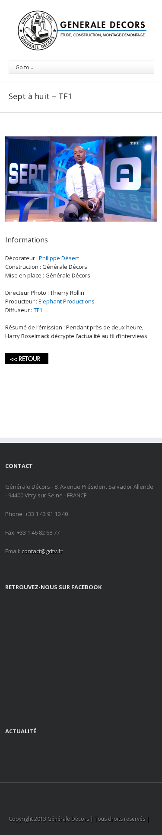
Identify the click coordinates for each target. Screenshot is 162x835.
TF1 (38, 310)
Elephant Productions (66, 301)
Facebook (73, 794)
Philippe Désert (59, 258)
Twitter (87, 793)
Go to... (24, 67)
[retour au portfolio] (26, 357)
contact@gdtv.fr (42, 551)
